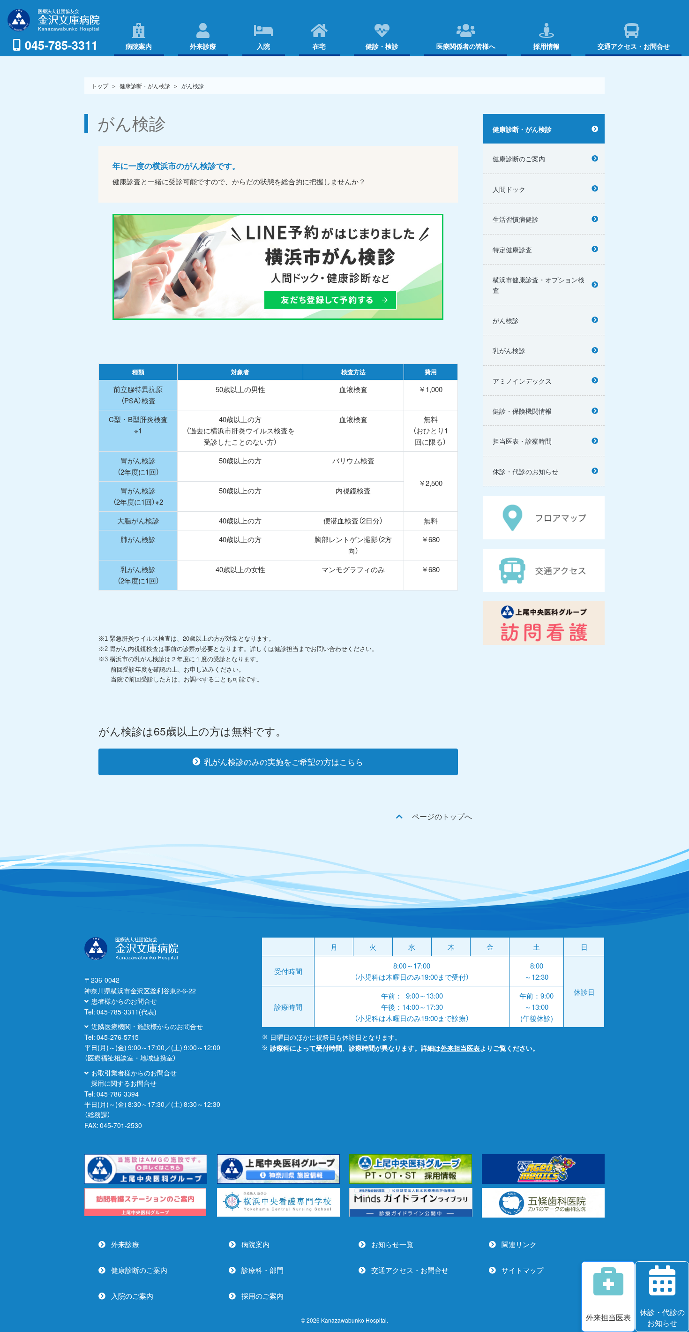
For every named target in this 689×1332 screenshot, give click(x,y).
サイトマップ (523, 1270)
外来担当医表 (460, 1047)
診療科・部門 (262, 1270)
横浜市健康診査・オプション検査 (538, 285)
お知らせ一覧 (392, 1244)
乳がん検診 (509, 350)
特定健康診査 (512, 249)
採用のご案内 (262, 1296)
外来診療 (125, 1244)
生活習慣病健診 (516, 219)
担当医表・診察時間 (522, 441)
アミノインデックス (522, 381)
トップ (99, 86)
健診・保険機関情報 (522, 411)
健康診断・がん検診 (145, 86)
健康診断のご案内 (519, 158)
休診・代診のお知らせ (525, 471)
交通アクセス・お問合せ (410, 1270)
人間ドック (509, 189)
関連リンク (519, 1244)
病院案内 (255, 1244)
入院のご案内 (132, 1296)
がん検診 (506, 320)
